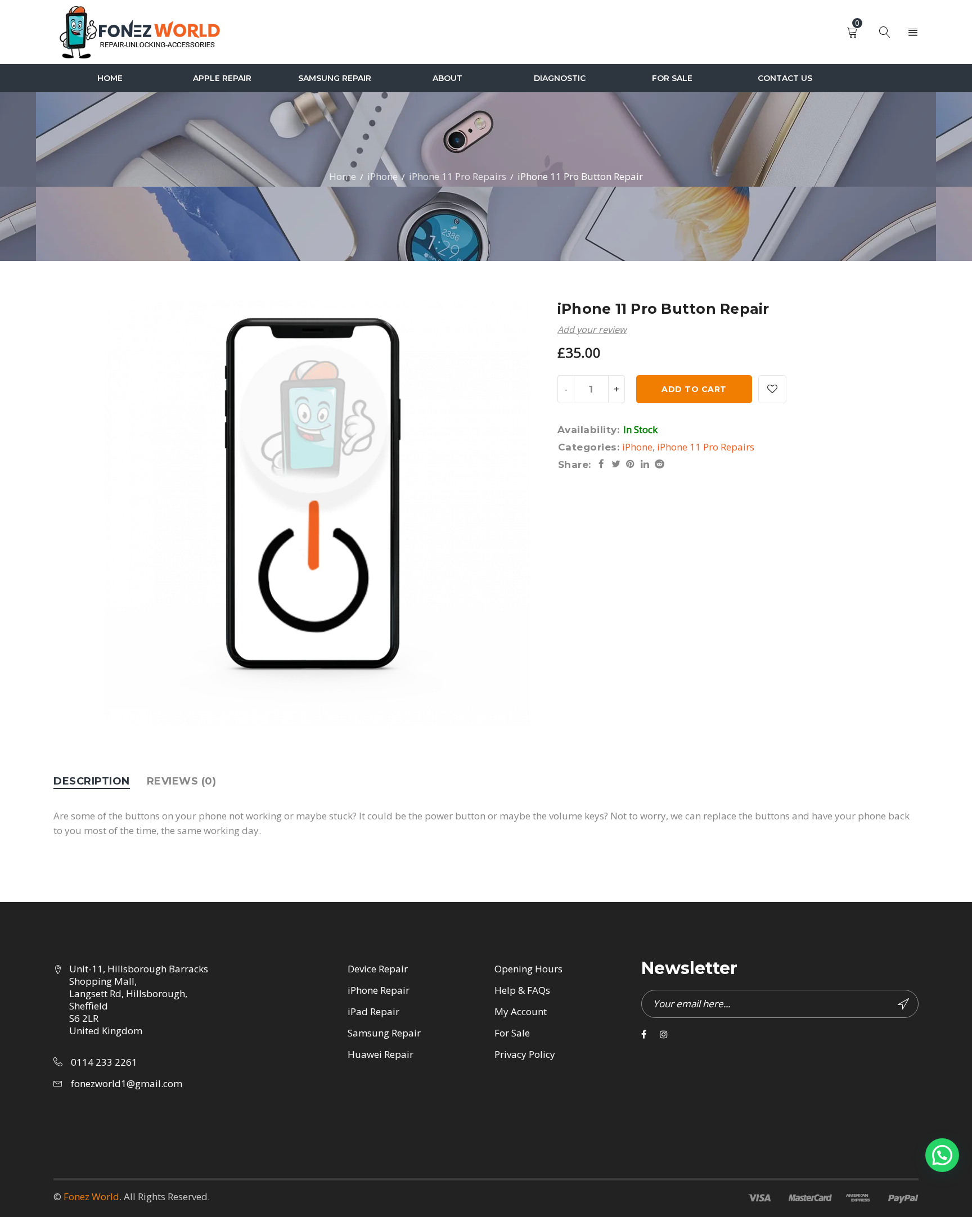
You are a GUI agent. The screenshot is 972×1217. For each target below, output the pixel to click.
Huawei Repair (380, 1054)
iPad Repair (373, 1011)
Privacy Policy (524, 1054)
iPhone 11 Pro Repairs (457, 176)
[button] (942, 1155)
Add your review (592, 329)
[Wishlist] (772, 389)
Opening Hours (528, 968)
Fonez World (91, 1196)
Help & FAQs (522, 990)
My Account (520, 1011)
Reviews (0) (182, 781)
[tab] (91, 781)
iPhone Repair (379, 990)
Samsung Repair (384, 1032)
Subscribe (904, 1004)
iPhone (382, 176)
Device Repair (378, 968)
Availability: (588, 430)
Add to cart (694, 389)
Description (91, 781)
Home (342, 176)
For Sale (512, 1032)
